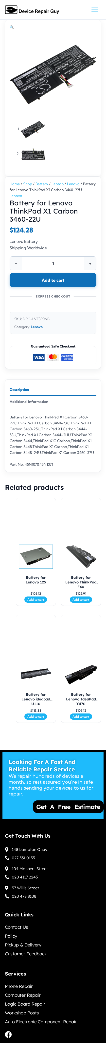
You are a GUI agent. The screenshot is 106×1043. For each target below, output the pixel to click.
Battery (41, 184)
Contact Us (16, 927)
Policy (11, 936)
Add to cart (53, 280)
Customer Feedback (26, 954)
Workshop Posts (22, 1013)
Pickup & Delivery (23, 945)
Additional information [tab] (29, 401)
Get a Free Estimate (52, 807)
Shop (27, 184)
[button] (12, 27)
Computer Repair (23, 995)
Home (15, 184)
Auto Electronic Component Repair (41, 1022)
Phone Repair (19, 986)
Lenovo (73, 184)
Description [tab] (19, 389)
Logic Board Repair (25, 1004)
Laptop (58, 184)
